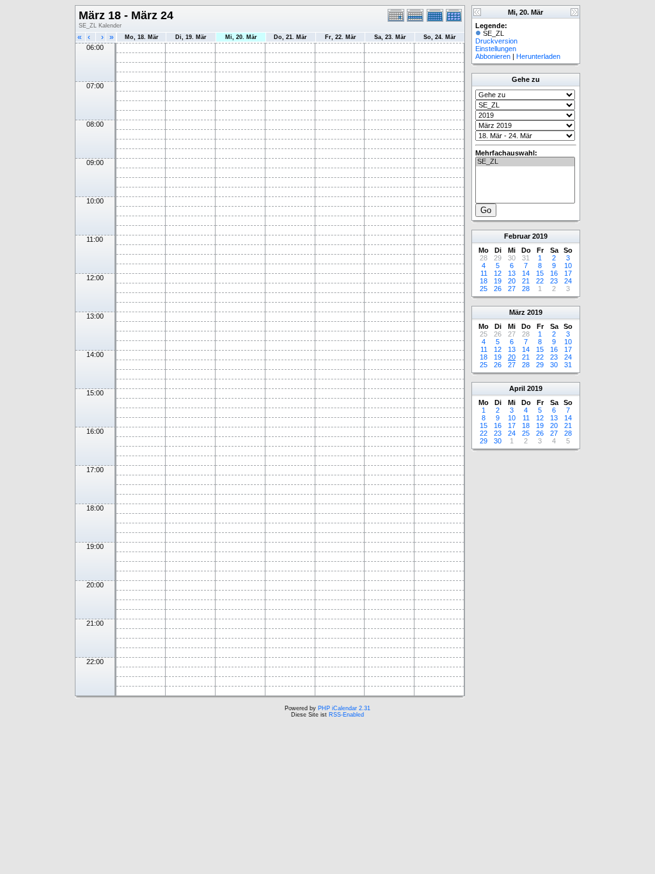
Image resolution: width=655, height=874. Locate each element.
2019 (540, 236)
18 (483, 281)
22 (540, 281)
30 (554, 365)
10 (568, 265)
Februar (517, 236)
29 (540, 365)
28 (526, 288)
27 (512, 288)
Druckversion (496, 41)
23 (554, 281)
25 (483, 288)
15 (540, 273)
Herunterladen (538, 56)
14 (526, 273)
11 (483, 273)
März (517, 312)
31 (568, 365)
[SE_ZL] (525, 161)
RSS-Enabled (346, 714)
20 (512, 281)
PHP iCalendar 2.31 (344, 708)
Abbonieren (492, 56)
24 (568, 281)
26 (497, 288)
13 (512, 273)
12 (497, 273)
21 (526, 281)
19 (497, 281)
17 (568, 273)
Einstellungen (495, 48)
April (517, 388)
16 (554, 273)
